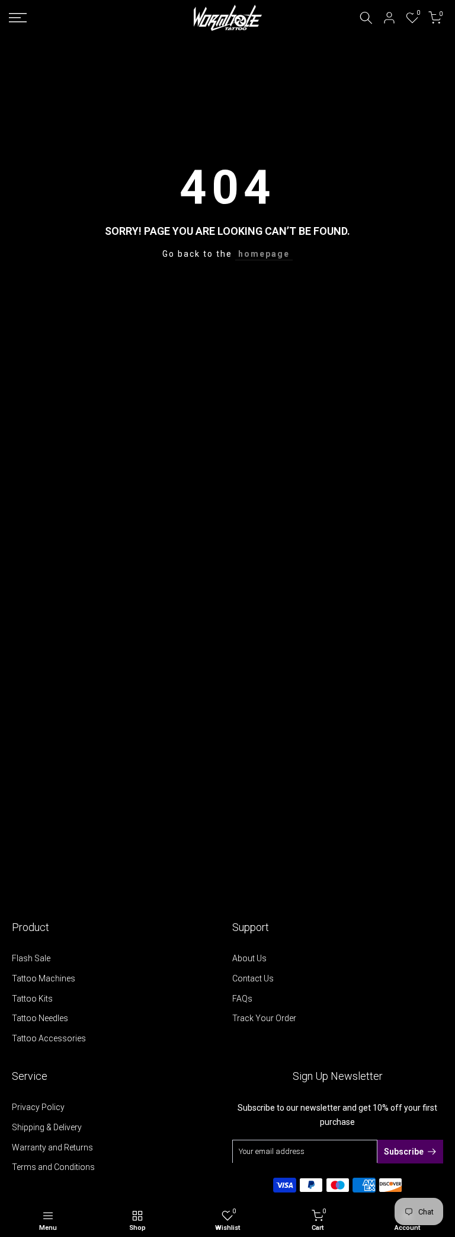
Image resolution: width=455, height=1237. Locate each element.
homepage (264, 254)
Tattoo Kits (32, 998)
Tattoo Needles (40, 1018)
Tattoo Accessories (49, 1038)
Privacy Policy (38, 1107)
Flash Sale (31, 958)
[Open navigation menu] (76, 18)
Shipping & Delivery (47, 1127)
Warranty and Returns (52, 1147)
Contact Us (253, 978)
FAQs (242, 998)
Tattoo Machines (43, 978)
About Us (249, 958)
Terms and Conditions (53, 1167)
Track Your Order (264, 1018)
